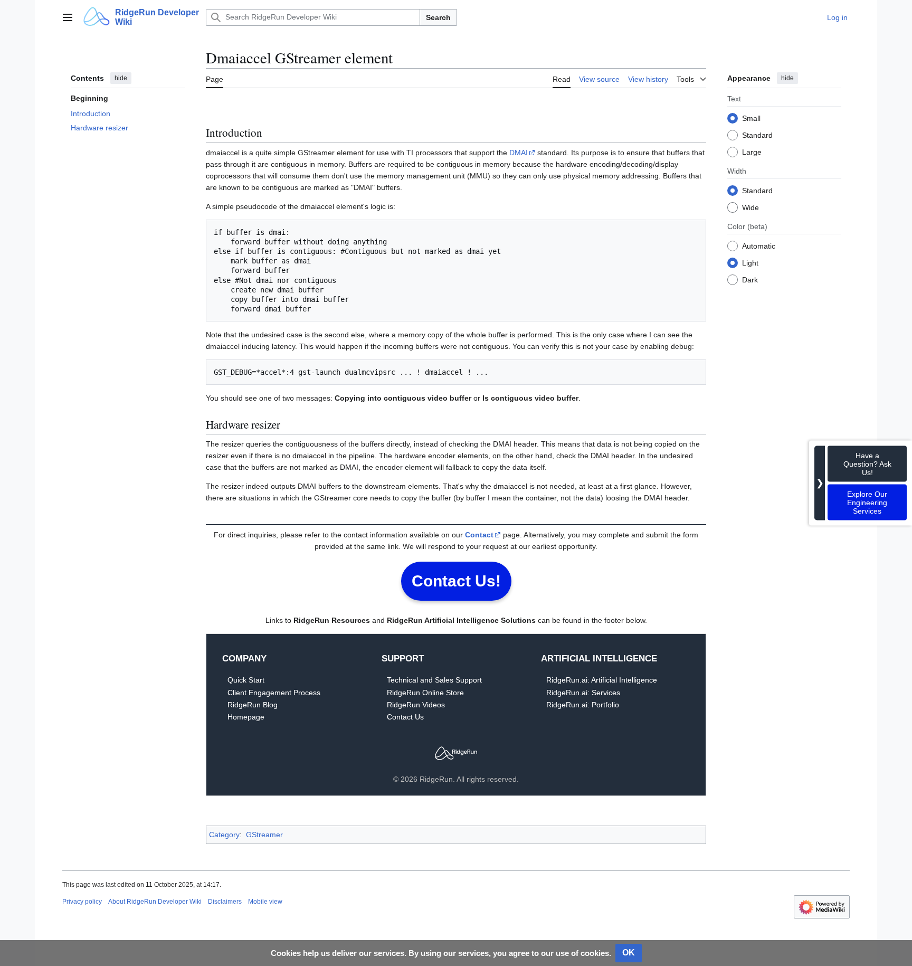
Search (438, 17)
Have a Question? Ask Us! (867, 464)
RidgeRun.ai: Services (583, 692)
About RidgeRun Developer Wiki (155, 901)
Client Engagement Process (273, 692)
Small (751, 117)
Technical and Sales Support (434, 680)
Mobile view (265, 901)
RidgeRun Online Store (425, 692)
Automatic (758, 245)
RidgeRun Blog (252, 704)
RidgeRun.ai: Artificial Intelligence (601, 680)
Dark (750, 279)
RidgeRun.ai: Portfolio (582, 704)
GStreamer (264, 834)
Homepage (245, 717)
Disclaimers (225, 901)
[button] (67, 17)
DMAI (518, 152)
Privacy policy (82, 901)
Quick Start (245, 680)
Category (224, 834)
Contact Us (405, 717)
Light (750, 262)
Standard (757, 134)
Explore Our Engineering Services (867, 502)
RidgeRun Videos (416, 704)
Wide (750, 207)
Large (752, 151)
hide (121, 78)
